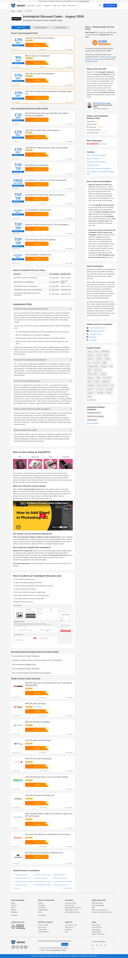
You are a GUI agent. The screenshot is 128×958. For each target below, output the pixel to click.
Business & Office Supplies (96, 416)
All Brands (14, 915)
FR (101, 945)
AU (105, 945)
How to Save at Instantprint (96, 155)
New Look (96, 362)
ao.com (99, 355)
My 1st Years (107, 377)
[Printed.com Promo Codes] (18, 798)
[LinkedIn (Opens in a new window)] (25, 947)
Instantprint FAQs (93, 165)
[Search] (100, 5)
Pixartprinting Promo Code (43, 885)
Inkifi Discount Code (21, 885)
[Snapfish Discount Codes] (18, 725)
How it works (42, 927)
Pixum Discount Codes (61, 885)
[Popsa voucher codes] (18, 707)
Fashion (40, 903)
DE (97, 945)
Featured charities (43, 932)
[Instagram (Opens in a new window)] (21, 947)
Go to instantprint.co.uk (97, 328)
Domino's (99, 359)
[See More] (114, 409)
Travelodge (100, 393)
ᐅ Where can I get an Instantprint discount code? (31, 309)
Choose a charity (43, 925)
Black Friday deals (97, 903)
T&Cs (64, 950)
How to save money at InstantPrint (99, 168)
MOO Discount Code (21, 875)
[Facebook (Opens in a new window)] (13, 947)
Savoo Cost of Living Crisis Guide (102, 912)
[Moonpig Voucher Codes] (18, 762)
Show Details (68, 49)
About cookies (96, 929)
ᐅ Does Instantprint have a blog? (25, 430)
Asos (112, 385)
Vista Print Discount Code (42, 875)
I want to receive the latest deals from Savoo (54, 948)
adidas (104, 362)
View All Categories (92, 423)
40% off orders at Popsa (35, 703)
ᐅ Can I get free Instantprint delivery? (27, 381)
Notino (90, 381)
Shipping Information (96, 331)
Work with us (69, 927)
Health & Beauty (43, 910)
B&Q (98, 377)
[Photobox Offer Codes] (18, 817)
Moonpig (103, 366)
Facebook (93, 337)
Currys (96, 351)
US (93, 945)
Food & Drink (42, 907)
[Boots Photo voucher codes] (18, 743)
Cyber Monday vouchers (72, 912)
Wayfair (107, 359)
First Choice (99, 389)
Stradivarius (105, 381)
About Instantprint (93, 158)
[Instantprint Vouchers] (16, 18)
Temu (89, 396)
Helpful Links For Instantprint (97, 162)
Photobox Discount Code (22, 878)
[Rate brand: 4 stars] (95, 144)
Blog (93, 907)
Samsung (90, 355)
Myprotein (91, 377)
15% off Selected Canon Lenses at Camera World (46, 777)
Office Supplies (92, 420)
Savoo (13, 11)
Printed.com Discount (41, 878)
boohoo (90, 389)
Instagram (93, 340)
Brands (20, 11)
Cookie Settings (96, 932)
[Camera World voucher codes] (18, 780)
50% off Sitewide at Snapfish (37, 722)
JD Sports (90, 393)
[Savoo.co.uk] (18, 5)
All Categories (42, 915)
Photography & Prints (94, 413)
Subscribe (64, 944)
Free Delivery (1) (60, 27)
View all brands (91, 400)
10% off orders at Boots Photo (38, 740)
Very (110, 366)
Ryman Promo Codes (60, 878)
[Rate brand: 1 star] (88, 144)
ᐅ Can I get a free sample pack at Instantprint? (30, 360)
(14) (21, 27)
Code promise (29, 40)
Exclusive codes (69, 905)
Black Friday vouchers (71, 910)
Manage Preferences (98, 934)
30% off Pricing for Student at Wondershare (44, 852)
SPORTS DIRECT (93, 374)
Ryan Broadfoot (101, 103)
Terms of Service (84, 1)
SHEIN (97, 381)
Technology (41, 905)
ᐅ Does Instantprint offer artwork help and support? (32, 409)
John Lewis (97, 370)
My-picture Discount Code (42, 881)
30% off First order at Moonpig (38, 758)
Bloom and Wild (102, 385)
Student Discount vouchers (73, 907)
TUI (89, 362)
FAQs (66, 932)
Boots (106, 355)
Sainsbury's (14, 912)
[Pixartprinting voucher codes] (18, 686)
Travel (40, 912)
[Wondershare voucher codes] (18, 856)
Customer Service (95, 334)
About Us (68, 922)
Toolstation (91, 385)
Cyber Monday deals (98, 905)
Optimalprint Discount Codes (24, 881)
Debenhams (105, 351)
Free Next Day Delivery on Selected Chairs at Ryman (48, 834)
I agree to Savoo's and (53, 950)
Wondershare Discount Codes (63, 881)
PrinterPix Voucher (59, 875)
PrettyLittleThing (93, 366)
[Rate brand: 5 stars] (97, 144)
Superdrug (109, 389)
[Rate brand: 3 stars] (92, 144)
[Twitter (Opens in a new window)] (17, 947)
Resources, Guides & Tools (100, 910)
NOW (89, 370)
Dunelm (109, 393)
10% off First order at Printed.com (39, 795)
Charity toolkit (42, 929)
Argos (89, 351)
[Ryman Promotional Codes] (18, 838)
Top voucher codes (70, 903)
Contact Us (68, 929)
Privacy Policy (96, 925)
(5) (40, 27)
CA (93, 948)
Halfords (90, 359)
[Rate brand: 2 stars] (90, 144)
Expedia (103, 374)
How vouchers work (71, 925)
